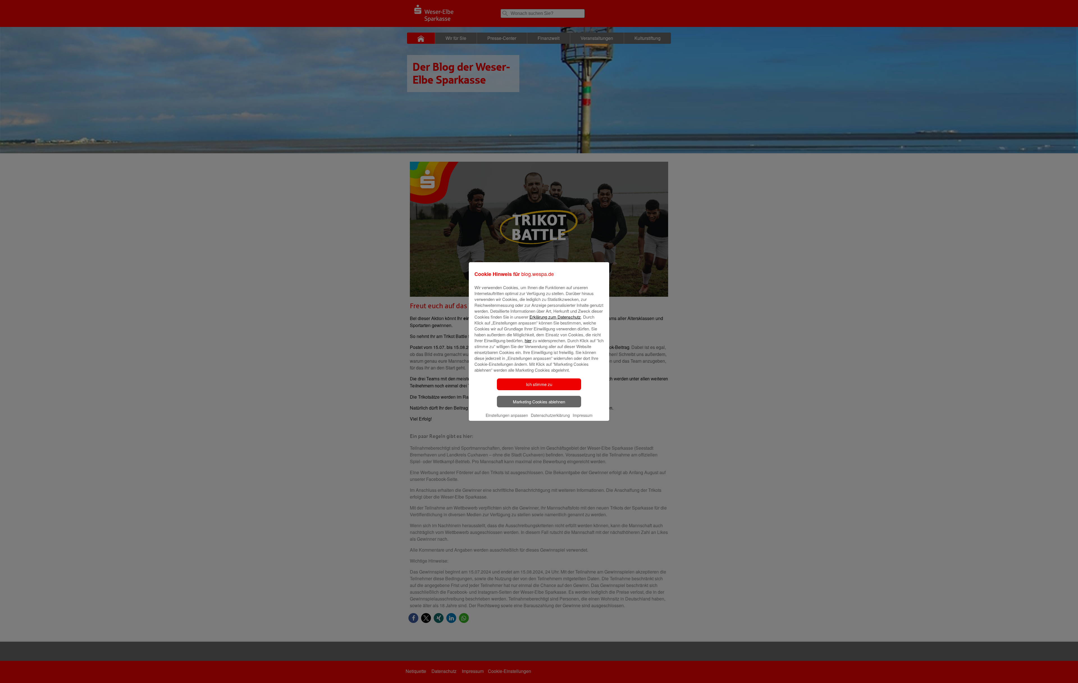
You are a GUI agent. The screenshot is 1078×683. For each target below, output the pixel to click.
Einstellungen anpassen (507, 415)
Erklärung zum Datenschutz (555, 317)
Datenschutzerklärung (550, 415)
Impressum (583, 415)
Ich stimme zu (539, 384)
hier (528, 340)
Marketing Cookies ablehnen (539, 402)
